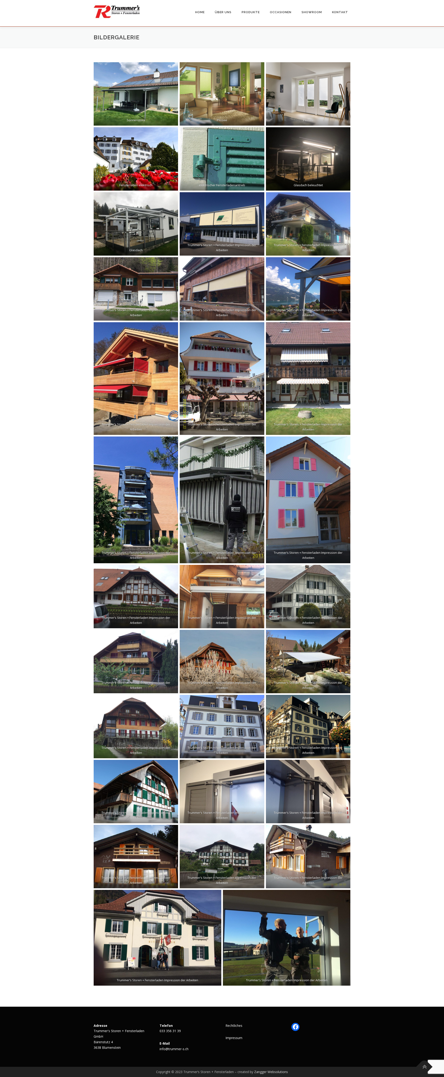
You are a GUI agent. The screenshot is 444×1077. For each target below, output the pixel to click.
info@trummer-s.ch (174, 1049)
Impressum (233, 1038)
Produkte (251, 12)
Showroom (312, 12)
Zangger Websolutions (271, 1072)
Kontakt (340, 12)
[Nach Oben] (424, 1066)
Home (200, 12)
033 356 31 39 (170, 1031)
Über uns (223, 12)
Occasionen (280, 12)
